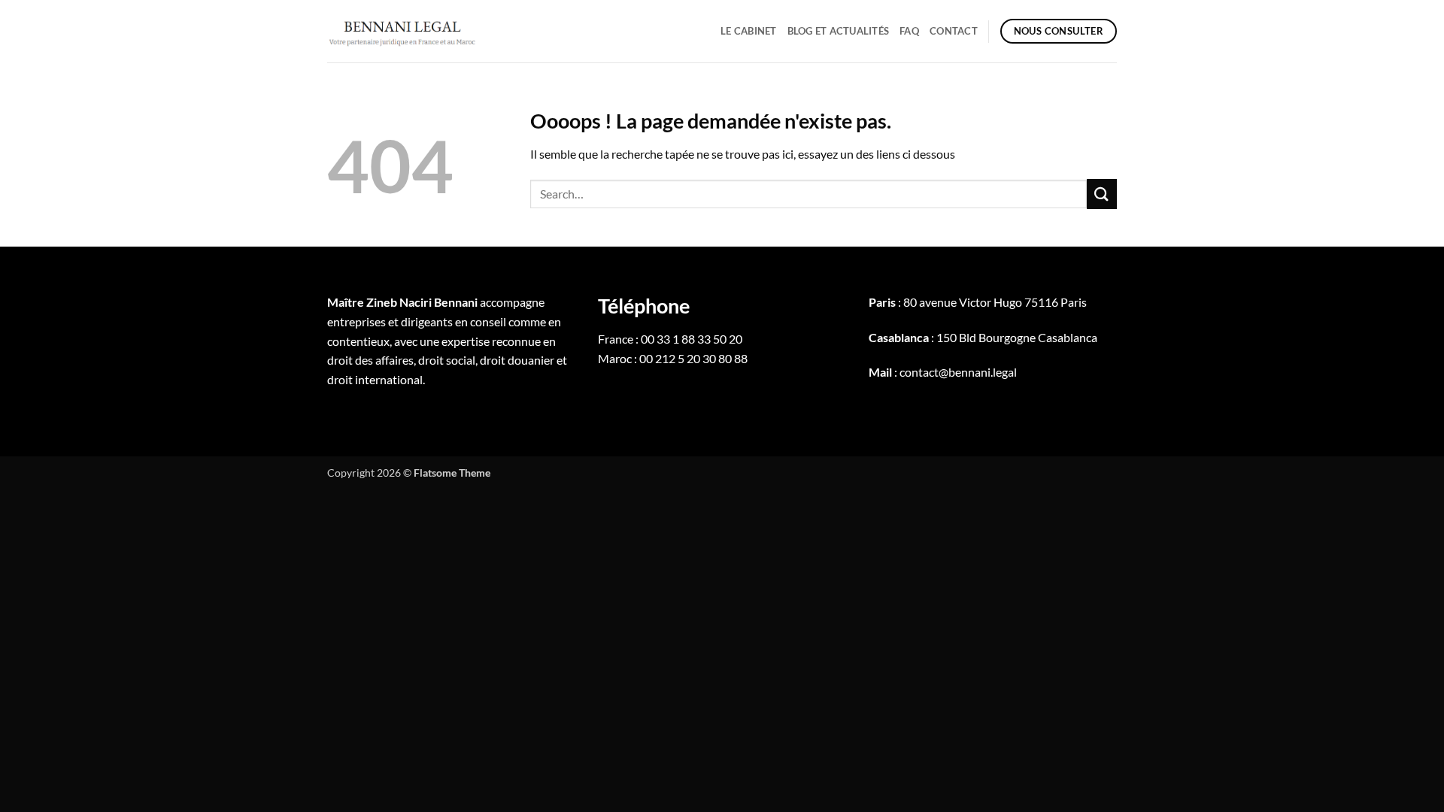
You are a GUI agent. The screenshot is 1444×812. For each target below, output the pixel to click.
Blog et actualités (838, 31)
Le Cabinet (748, 31)
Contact (954, 31)
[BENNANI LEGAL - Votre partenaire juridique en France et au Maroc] (402, 31)
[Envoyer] (1102, 193)
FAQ (909, 31)
